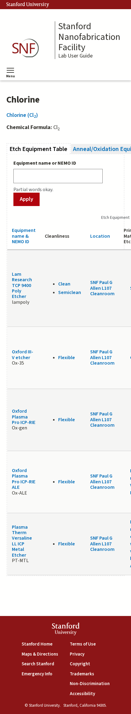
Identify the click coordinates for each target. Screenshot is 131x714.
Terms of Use (83, 644)
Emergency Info (37, 674)
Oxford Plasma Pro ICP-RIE (23, 417)
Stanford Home (37, 644)
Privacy (77, 654)
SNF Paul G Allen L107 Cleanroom (102, 288)
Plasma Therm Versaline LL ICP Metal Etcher (22, 541)
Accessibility (82, 694)
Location (100, 236)
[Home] (27, 48)
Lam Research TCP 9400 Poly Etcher (22, 285)
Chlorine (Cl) (22, 115)
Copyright (80, 664)
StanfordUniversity (66, 630)
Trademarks (82, 674)
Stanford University (27, 5)
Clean (64, 284)
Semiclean (69, 292)
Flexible (66, 357)
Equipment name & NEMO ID (24, 236)
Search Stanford (38, 664)
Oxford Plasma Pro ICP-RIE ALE (23, 479)
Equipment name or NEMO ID (44, 163)
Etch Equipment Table (40, 149)
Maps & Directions (40, 654)
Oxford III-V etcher (22, 354)
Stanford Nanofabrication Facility (89, 37)
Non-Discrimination (90, 684)
